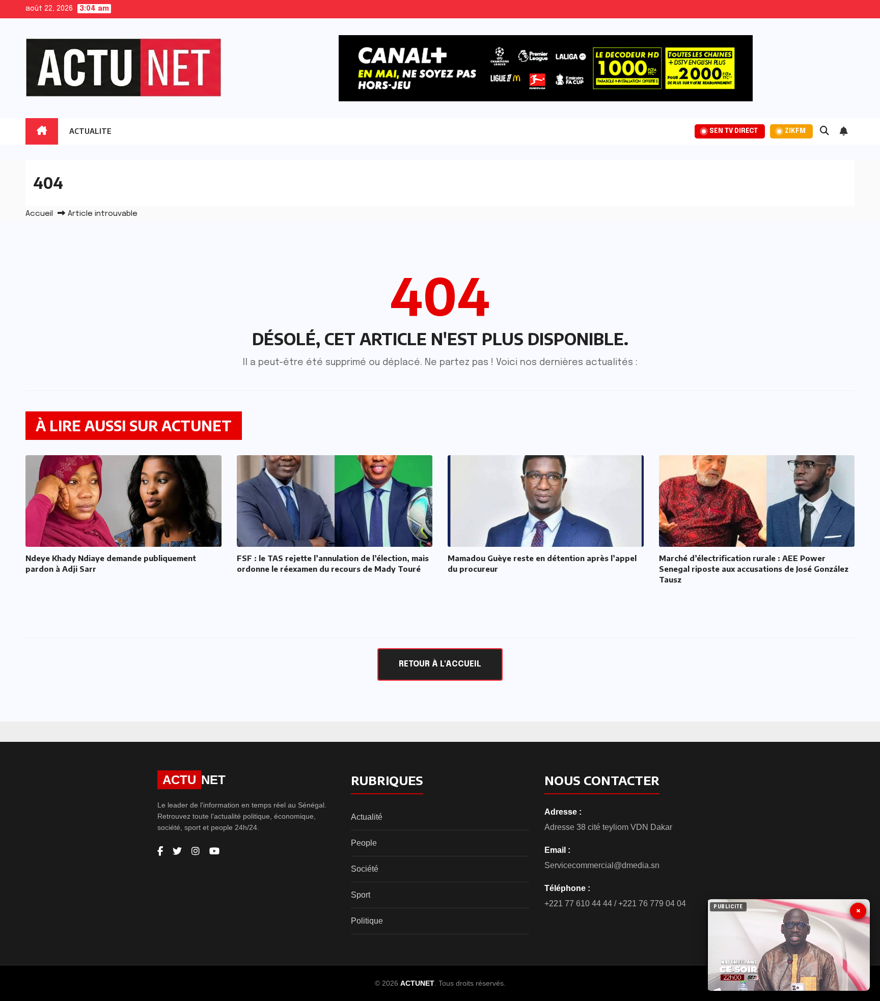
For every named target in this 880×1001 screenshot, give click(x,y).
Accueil (39, 214)
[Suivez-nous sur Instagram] (195, 851)
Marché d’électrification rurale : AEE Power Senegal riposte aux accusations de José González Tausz (753, 568)
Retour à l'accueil (440, 664)
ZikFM (795, 131)
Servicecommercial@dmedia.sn (601, 865)
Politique (367, 920)
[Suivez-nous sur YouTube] (214, 851)
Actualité (366, 817)
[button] (824, 131)
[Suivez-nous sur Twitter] (177, 851)
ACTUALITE (90, 131)
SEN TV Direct (733, 131)
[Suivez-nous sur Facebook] (160, 851)
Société (364, 869)
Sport (360, 895)
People (364, 843)
